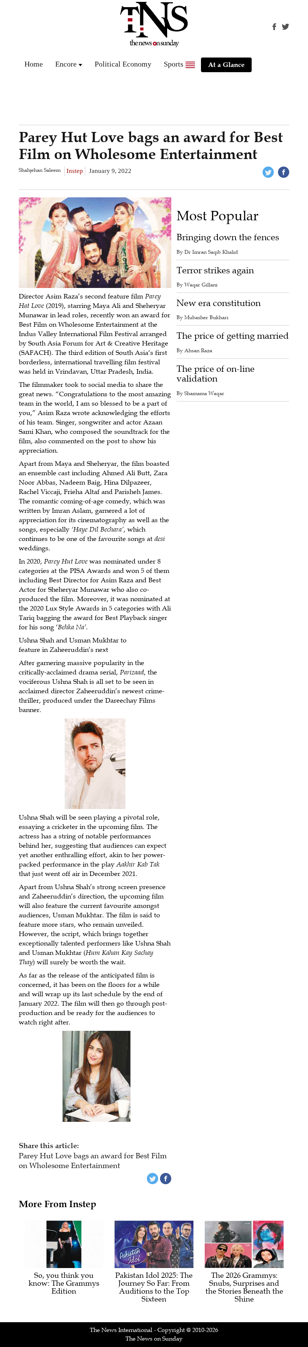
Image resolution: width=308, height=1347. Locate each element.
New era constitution (219, 303)
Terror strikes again (215, 270)
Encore (66, 64)
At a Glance (226, 65)
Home (33, 64)
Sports (173, 64)
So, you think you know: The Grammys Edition (64, 1283)
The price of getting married (233, 335)
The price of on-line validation (216, 374)
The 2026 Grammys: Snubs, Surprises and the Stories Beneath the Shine (244, 1287)
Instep (74, 170)
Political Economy (123, 64)
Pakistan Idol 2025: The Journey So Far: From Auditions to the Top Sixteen (154, 1287)
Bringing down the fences (228, 237)
